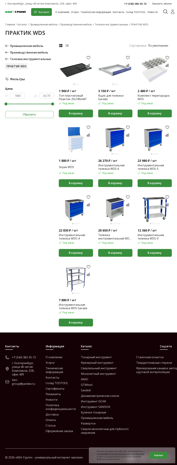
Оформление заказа (59, 431)
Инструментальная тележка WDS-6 (111, 167)
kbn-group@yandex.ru (23, 382)
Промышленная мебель (26, 46)
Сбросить (29, 114)
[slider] (5, 103)
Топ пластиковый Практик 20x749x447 (72, 97)
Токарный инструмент (96, 357)
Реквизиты (53, 394)
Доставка (52, 414)
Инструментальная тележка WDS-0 (151, 236)
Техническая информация (96, 12)
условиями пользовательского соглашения (120, 453)
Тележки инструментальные (30, 59)
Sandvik (86, 390)
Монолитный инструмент (98, 374)
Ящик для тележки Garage (110, 97)
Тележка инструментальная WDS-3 (115, 236)
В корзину (76, 113)
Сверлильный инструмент (99, 368)
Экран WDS (66, 167)
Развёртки (88, 423)
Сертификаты (55, 388)
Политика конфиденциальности (61, 407)
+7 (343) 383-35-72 (135, 3)
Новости (152, 12)
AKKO (84, 379)
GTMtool (86, 385)
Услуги (75, 12)
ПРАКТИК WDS (16, 66)
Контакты (118, 12)
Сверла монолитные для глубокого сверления (105, 431)
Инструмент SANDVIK (95, 407)
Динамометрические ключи (100, 396)
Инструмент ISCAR (93, 401)
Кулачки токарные (93, 412)
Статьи (50, 425)
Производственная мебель (29, 52)
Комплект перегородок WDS (154, 97)
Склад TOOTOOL (136, 12)
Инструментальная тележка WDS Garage (73, 306)
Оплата (51, 420)
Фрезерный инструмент (97, 363)
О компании (62, 12)
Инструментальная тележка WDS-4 (72, 236)
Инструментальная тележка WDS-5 (151, 167)
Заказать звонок (162, 3)
